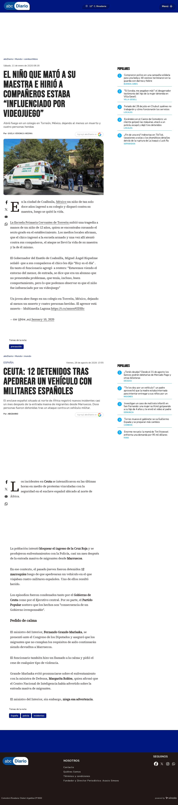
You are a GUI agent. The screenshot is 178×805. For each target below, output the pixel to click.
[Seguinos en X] (162, 763)
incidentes (39, 715)
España (14, 715)
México (61, 202)
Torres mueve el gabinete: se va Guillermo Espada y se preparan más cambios (146, 421)
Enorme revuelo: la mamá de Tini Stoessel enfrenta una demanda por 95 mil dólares (146, 433)
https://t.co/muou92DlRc (68, 309)
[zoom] (53, 167)
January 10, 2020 (43, 319)
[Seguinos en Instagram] (167, 763)
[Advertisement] (89, 34)
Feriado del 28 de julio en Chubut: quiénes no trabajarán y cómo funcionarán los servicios (147, 108)
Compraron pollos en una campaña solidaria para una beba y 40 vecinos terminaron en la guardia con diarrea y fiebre (147, 78)
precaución (16, 346)
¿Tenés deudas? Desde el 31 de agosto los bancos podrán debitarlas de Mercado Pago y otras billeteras (147, 375)
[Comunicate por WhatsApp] (173, 763)
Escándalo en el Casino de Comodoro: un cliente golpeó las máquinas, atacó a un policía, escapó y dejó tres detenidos (145, 122)
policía (26, 715)
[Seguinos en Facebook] (156, 763)
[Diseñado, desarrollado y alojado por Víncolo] (171, 798)
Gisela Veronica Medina (20, 133)
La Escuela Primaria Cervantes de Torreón (39, 222)
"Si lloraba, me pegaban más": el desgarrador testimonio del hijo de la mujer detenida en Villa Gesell (147, 93)
